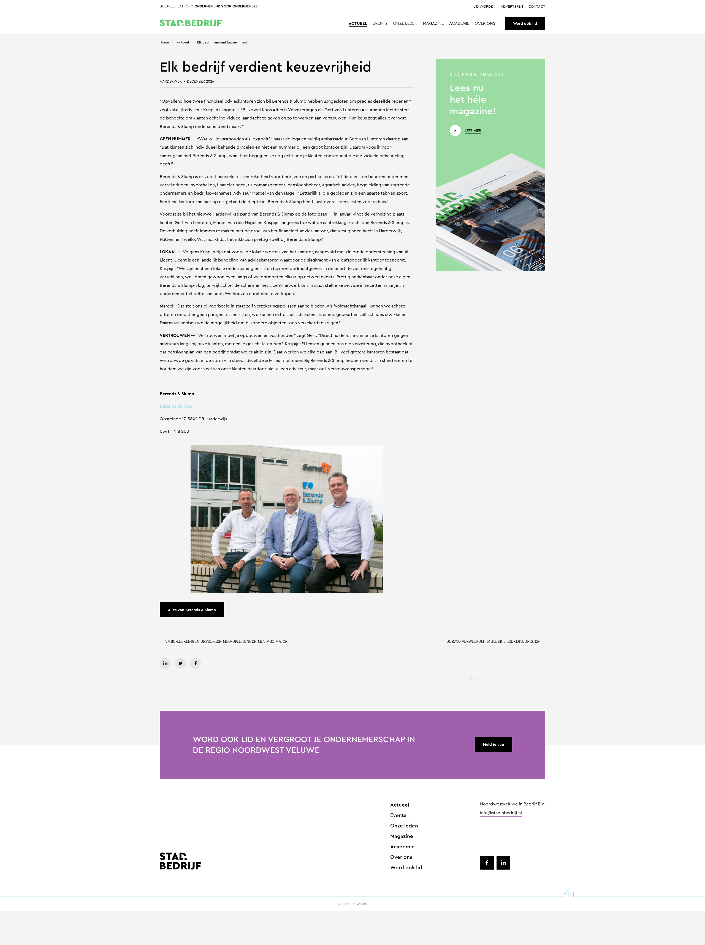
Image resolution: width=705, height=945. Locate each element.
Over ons (485, 23)
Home (164, 42)
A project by (346, 903)
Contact (536, 6)
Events (380, 23)
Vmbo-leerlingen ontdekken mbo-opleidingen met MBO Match (226, 641)
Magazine (433, 23)
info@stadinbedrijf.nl (501, 813)
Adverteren (512, 6)
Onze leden (405, 23)
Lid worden (484, 6)
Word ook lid (525, 23)
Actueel (358, 23)
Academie (459, 23)
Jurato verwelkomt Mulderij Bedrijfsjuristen (493, 641)
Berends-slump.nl (177, 406)
